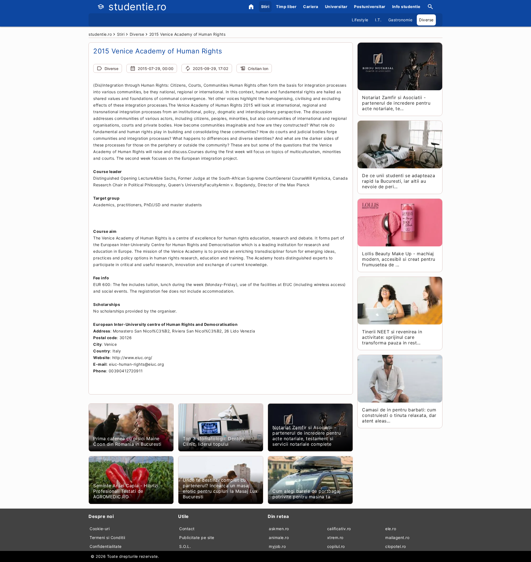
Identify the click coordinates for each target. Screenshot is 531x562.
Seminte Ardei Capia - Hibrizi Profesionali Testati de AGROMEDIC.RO (125, 491)
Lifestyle (360, 19)
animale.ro (279, 537)
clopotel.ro (395, 546)
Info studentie (406, 6)
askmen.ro (279, 528)
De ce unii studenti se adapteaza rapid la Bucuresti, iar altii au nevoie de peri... (398, 181)
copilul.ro (336, 546)
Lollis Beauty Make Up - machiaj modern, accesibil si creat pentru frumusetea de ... (398, 259)
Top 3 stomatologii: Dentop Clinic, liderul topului (213, 441)
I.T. (378, 19)
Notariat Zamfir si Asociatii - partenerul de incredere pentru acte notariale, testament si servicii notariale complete (306, 436)
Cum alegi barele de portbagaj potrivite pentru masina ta (306, 493)
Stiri (265, 6)
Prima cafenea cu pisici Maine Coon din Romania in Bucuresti (127, 441)
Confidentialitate (106, 546)
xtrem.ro (335, 537)
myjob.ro (277, 546)
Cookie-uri (100, 528)
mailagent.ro (397, 537)
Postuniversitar (370, 6)
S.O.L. (185, 546)
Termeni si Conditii (107, 537)
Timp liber (286, 6)
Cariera (310, 6)
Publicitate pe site (196, 537)
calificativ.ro (339, 528)
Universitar (336, 6)
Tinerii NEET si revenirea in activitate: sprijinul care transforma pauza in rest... (392, 337)
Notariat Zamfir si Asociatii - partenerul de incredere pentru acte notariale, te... (396, 103)
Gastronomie (400, 19)
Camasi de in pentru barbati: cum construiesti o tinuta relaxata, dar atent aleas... (399, 415)
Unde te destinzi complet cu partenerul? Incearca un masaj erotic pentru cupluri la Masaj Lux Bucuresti (220, 488)
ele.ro (390, 528)
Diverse (426, 19)
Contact (187, 528)
